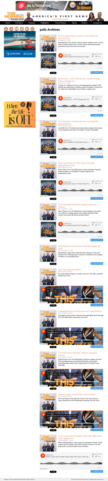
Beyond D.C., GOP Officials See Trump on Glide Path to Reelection (63, 113)
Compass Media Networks (19, 479)
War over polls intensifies (69, 269)
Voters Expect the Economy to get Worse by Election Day (60, 70)
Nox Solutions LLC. (99, 479)
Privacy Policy (84, 479)
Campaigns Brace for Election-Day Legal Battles (79, 311)
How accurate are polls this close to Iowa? (77, 394)
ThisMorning (43, 70)
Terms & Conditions (75, 479)
